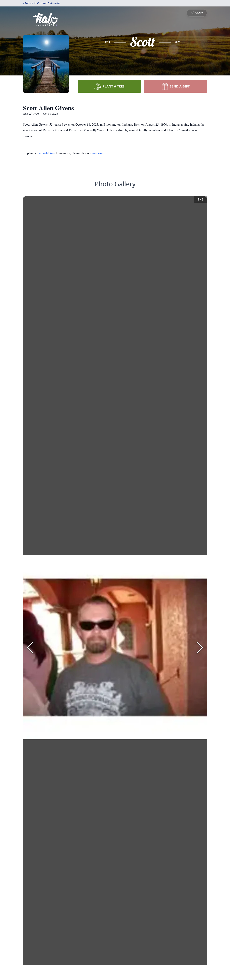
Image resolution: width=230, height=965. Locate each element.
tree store (98, 153)
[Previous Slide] (30, 647)
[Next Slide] (200, 647)
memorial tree (46, 153)
